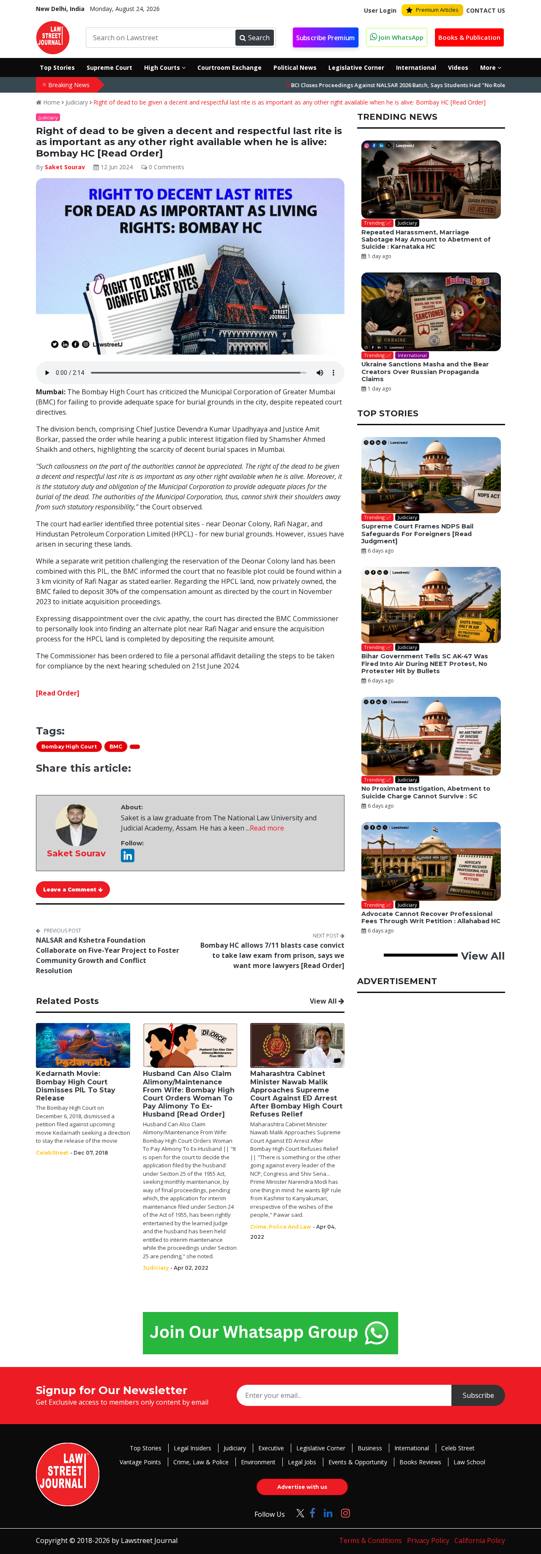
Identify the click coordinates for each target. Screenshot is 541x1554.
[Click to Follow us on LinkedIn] (328, 1513)
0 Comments (165, 167)
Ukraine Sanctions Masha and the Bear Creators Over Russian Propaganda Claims (425, 371)
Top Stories (145, 1448)
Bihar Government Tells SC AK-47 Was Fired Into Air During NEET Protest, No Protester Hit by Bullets (424, 663)
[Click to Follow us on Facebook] (312, 1513)
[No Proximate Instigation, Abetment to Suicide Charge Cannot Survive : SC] (431, 736)
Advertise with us (302, 1487)
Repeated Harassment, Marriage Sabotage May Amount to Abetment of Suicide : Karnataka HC (426, 239)
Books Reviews (420, 1462)
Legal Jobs (302, 1462)
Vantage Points (140, 1462)
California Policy (479, 1540)
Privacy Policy (428, 1540)
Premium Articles (437, 10)
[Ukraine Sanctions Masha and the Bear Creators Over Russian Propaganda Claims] (431, 311)
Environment (258, 1462)
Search (259, 37)
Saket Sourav (66, 167)
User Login (380, 10)
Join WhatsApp (400, 37)
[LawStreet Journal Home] (53, 36)
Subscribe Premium (325, 37)
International (411, 1448)
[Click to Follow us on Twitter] (297, 1513)
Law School (469, 1462)
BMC (115, 746)
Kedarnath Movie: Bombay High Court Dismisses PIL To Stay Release (75, 1086)
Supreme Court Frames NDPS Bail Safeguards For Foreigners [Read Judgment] (417, 534)
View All (324, 1001)
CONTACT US (485, 10)
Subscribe (478, 1395)
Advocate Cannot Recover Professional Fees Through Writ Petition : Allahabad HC (430, 917)
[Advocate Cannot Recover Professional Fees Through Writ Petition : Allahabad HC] (431, 861)
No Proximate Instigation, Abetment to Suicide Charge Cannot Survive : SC (425, 792)
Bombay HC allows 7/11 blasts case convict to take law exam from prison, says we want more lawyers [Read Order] (272, 955)
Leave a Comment (70, 889)
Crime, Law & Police (201, 1462)
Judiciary (77, 102)
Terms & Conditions (370, 1540)
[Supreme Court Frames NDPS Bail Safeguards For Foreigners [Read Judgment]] (431, 475)
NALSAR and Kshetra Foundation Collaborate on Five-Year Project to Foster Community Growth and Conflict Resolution (107, 955)
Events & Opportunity (357, 1462)
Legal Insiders (192, 1448)
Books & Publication (469, 37)
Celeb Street (458, 1448)
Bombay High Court (69, 746)
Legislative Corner (320, 1448)
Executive (271, 1448)
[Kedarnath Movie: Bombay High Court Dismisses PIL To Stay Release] (83, 1045)
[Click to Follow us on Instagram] (345, 1513)
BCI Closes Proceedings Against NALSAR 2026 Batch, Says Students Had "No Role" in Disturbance (380, 85)
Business (370, 1448)
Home (50, 102)
